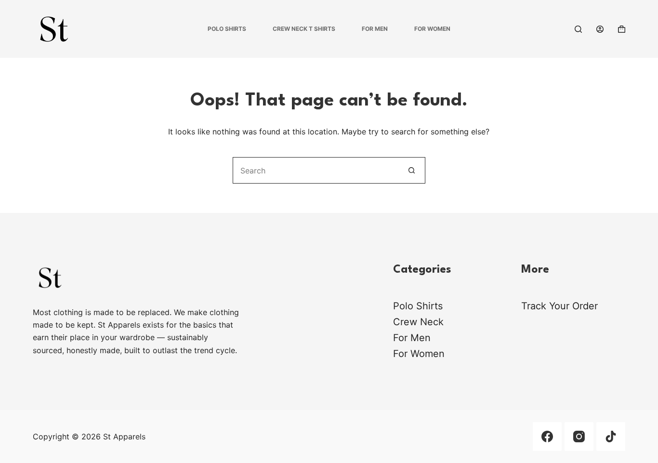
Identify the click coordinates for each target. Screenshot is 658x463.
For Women (432, 28)
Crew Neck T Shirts (304, 28)
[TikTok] (610, 436)
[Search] (578, 29)
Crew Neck (418, 322)
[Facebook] (547, 436)
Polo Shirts (227, 28)
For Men (375, 28)
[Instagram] (579, 436)
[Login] (600, 29)
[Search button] (412, 170)
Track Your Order (559, 306)
